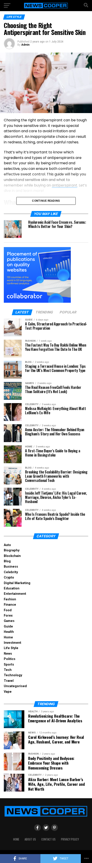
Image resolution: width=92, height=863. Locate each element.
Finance (10, 605)
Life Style (11, 648)
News (8, 654)
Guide (8, 626)
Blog (7, 561)
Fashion (10, 599)
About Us (30, 839)
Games (9, 621)
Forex (8, 615)
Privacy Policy (70, 839)
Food (8, 610)
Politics (9, 659)
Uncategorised (15, 686)
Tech (8, 670)
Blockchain (12, 556)
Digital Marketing (17, 583)
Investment (12, 643)
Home (8, 637)
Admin (25, 44)
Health (9, 632)
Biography (11, 550)
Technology (13, 675)
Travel (9, 681)
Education (11, 588)
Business (11, 567)
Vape (8, 692)
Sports (9, 664)
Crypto (9, 577)
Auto (7, 545)
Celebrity (11, 572)
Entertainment (15, 594)
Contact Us (48, 839)
